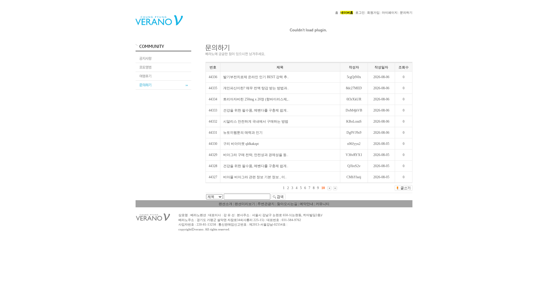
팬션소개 (225, 204)
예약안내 (306, 204)
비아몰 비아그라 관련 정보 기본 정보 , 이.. (255, 177)
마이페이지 (390, 12)
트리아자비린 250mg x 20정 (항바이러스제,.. (256, 99)
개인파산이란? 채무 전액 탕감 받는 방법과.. (256, 88)
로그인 (360, 12)
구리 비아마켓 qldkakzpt (241, 144)
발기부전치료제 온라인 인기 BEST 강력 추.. (256, 77)
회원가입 (373, 12)
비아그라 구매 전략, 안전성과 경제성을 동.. (255, 155)
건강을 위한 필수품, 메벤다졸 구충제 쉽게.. (255, 110)
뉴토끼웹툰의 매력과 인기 (243, 133)
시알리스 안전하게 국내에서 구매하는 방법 (255, 121)
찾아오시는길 (287, 204)
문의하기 (406, 12)
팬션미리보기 (245, 204)
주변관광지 (266, 204)
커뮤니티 (322, 204)
